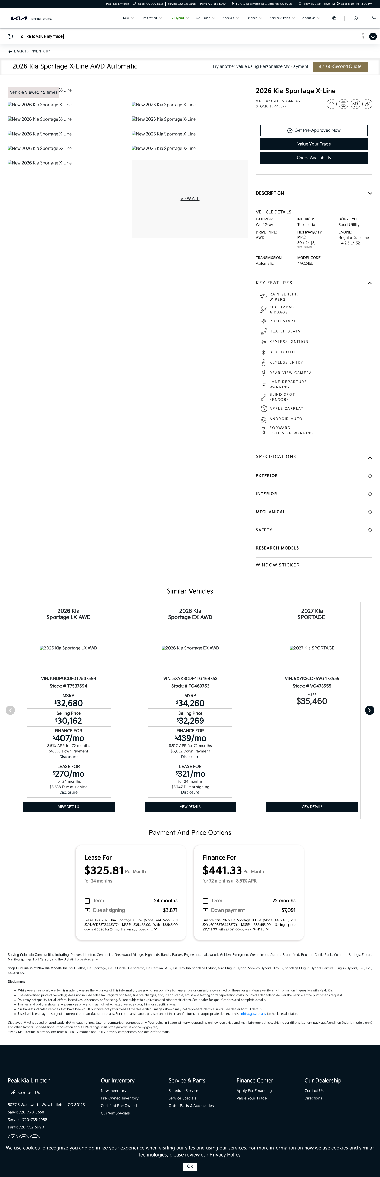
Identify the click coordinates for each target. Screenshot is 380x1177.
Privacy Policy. (225, 1155)
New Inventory (113, 1091)
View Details (68, 807)
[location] (233, 3)
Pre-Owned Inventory (120, 1098)
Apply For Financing (254, 1091)
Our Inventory (118, 1081)
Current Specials (115, 1113)
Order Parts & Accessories (191, 1106)
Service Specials (182, 1098)
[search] (374, 18)
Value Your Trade (252, 1098)
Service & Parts (187, 1081)
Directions (313, 1098)
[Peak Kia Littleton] (31, 18)
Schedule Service (183, 1091)
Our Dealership (323, 1081)
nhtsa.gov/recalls (253, 1014)
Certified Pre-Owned (119, 1106)
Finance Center (255, 1081)
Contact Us (28, 1092)
